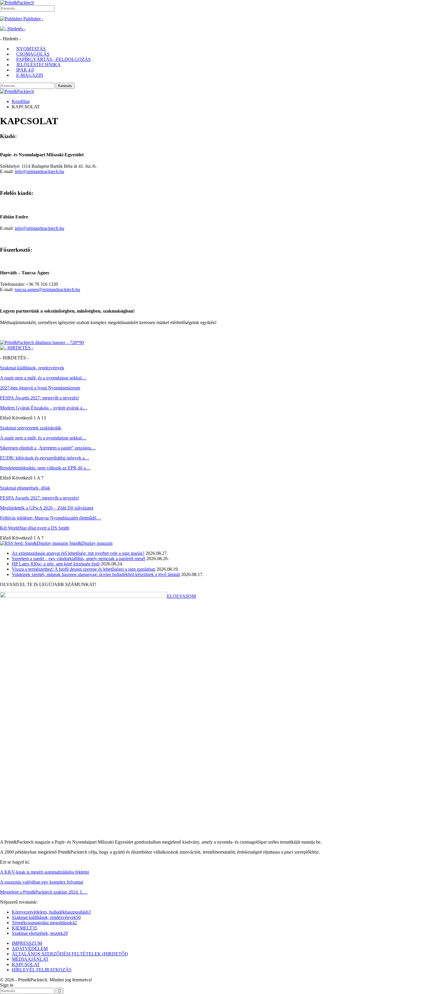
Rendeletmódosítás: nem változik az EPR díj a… (45, 467)
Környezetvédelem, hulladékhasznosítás (51, 912)
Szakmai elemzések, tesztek (40, 933)
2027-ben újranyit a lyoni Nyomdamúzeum (40, 387)
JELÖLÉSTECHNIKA (38, 64)
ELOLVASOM (181, 596)
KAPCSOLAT (26, 964)
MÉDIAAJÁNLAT (30, 959)
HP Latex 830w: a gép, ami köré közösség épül (56, 563)
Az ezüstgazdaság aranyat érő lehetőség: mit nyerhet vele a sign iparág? (78, 553)
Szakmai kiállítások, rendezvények (46, 917)
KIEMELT (24, 927)
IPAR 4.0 (25, 69)
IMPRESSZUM (27, 943)
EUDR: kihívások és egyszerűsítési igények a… (44, 457)
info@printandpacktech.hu (39, 171)
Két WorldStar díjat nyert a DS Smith (34, 527)
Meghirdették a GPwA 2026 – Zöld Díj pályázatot (46, 507)
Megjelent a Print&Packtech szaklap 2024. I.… (43, 892)
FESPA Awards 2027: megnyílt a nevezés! (39, 397)
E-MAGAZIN (29, 75)
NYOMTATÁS (31, 48)
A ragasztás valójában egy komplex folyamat (41, 882)
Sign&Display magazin (91, 543)
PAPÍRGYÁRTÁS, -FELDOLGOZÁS (53, 59)
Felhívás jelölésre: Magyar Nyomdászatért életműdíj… (50, 517)
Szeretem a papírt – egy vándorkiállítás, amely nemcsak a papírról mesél (78, 558)
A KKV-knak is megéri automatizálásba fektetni (44, 871)
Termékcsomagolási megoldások (44, 922)
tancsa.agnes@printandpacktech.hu (47, 289)
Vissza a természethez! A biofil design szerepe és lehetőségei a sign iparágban (83, 569)
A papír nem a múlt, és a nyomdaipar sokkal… (43, 377)
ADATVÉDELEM (30, 948)
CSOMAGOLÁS (32, 54)
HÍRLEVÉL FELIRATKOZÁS (42, 969)
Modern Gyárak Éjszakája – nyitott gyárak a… (43, 407)
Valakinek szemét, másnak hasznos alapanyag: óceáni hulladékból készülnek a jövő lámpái (96, 574)
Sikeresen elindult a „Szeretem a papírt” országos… (48, 447)
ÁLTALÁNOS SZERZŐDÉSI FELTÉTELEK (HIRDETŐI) (70, 953)
